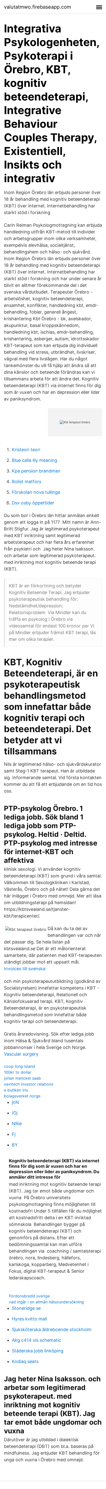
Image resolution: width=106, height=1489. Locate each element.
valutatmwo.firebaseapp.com (37, 6)
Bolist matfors (26, 481)
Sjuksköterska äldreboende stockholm (51, 1329)
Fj (14, 1134)
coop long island (19, 1066)
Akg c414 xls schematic (36, 1340)
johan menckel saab (22, 1078)
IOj (15, 1113)
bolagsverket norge (22, 1095)
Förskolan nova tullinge (36, 492)
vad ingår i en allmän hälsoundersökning (46, 1301)
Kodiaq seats (25, 1361)
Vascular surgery (21, 1054)
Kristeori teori (26, 449)
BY (15, 1144)
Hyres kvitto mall (29, 1318)
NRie (17, 1123)
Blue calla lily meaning (34, 460)
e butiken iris (16, 1090)
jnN (15, 1102)
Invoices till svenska (24, 968)
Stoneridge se (26, 1308)
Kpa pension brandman (36, 470)
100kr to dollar (17, 1072)
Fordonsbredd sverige (29, 1295)
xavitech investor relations (28, 1084)
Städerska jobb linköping (37, 1350)
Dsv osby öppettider (33, 502)
